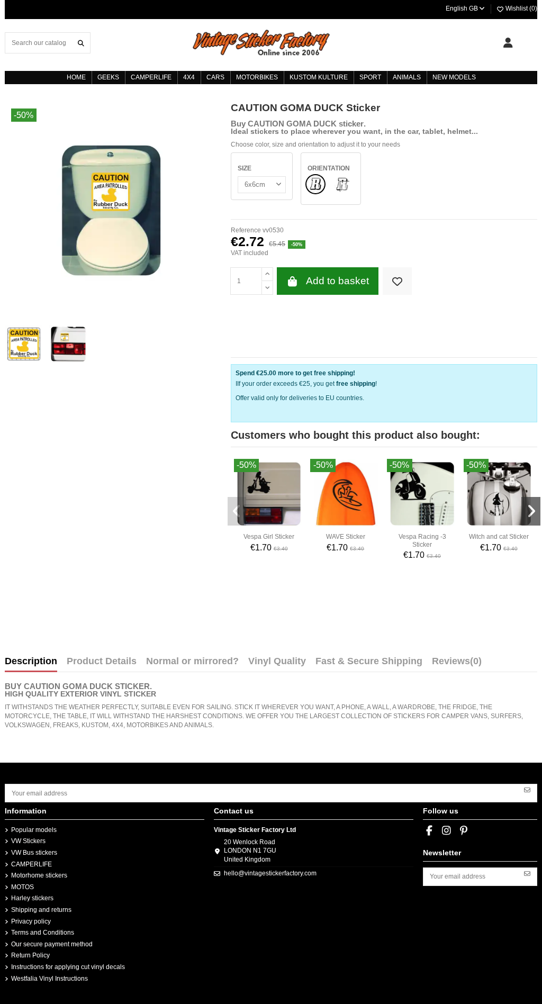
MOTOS (22, 887)
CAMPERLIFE (31, 864)
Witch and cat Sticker (499, 536)
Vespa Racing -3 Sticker (422, 540)
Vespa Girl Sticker (268, 536)
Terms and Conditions (42, 932)
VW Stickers (28, 841)
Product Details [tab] (102, 661)
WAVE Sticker (345, 536)
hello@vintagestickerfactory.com (270, 873)
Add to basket (337, 280)
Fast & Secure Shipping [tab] (368, 661)
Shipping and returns (41, 909)
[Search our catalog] (81, 42)
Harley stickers (32, 898)
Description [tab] (31, 661)
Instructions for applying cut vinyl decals (68, 967)
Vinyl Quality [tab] (277, 661)
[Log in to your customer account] (507, 43)
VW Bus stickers (34, 852)
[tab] (457, 664)
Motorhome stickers (39, 875)
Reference (246, 230)
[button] (237, 511)
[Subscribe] (527, 789)
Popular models (34, 830)
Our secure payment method (52, 944)
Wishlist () (520, 8)
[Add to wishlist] (397, 281)
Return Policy (30, 955)
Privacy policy (31, 921)
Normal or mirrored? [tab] (192, 661)
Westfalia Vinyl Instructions (49, 978)
